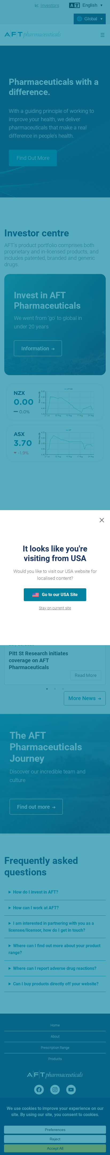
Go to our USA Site (59, 594)
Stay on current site (55, 608)
